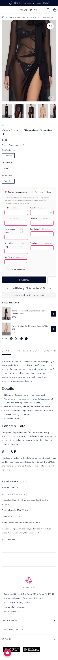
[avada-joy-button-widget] (7, 652)
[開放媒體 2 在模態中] (50, 26)
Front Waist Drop (14, 245)
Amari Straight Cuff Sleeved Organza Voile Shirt (30, 328)
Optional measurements (16, 269)
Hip (11, 218)
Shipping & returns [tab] (27, 350)
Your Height (41, 243)
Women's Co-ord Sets (17, 17)
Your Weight (14, 257)
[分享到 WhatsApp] (26, 338)
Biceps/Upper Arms (15, 231)
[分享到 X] (16, 338)
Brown (5, 168)
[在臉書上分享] (11, 338)
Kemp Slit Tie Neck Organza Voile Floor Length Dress (28, 312)
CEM (4, 124)
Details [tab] (6, 350)
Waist (37, 207)
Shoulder (39, 218)
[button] (3, 10)
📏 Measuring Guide (42, 192)
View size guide (8, 538)
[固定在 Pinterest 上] (21, 338)
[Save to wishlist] (51, 280)
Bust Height (40, 229)
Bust (11, 207)
